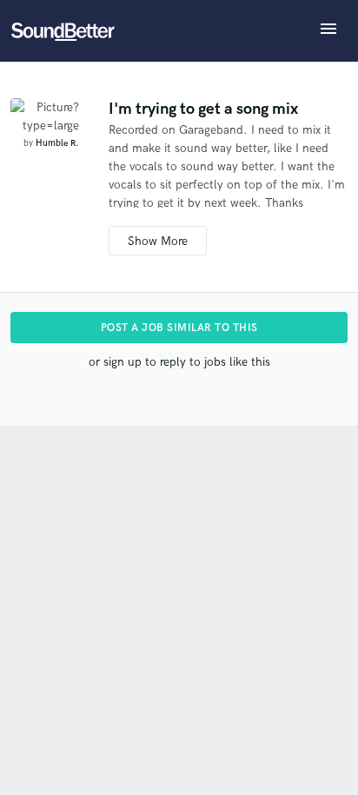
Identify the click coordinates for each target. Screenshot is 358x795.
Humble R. (57, 143)
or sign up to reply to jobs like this (179, 361)
